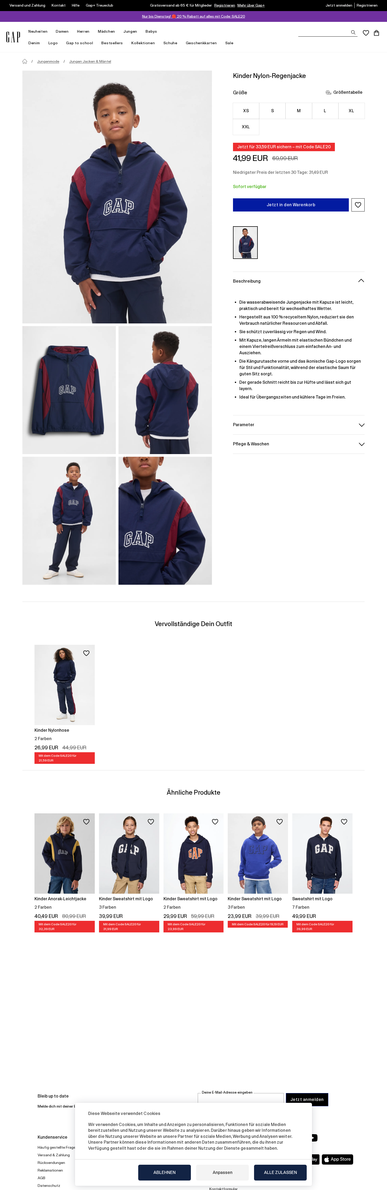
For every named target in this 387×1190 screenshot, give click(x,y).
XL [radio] (351, 110)
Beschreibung (247, 280)
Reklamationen (50, 1170)
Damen (62, 31)
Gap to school (79, 43)
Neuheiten (37, 31)
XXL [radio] (246, 126)
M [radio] (299, 110)
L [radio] (325, 110)
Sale (229, 43)
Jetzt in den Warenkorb (291, 204)
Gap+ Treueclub (99, 5)
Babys (151, 31)
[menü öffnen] (50, 31)
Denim (34, 43)
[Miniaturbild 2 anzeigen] (165, 390)
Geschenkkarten (201, 43)
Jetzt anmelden (339, 5)
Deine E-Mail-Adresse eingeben (227, 1092)
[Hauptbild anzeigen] (117, 197)
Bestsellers (112, 43)
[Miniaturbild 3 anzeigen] (69, 521)
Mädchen (106, 31)
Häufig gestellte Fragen (58, 1147)
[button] (358, 205)
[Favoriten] (366, 33)
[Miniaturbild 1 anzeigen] (69, 390)
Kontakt (59, 5)
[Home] (24, 61)
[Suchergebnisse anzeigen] (353, 32)
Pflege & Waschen (251, 443)
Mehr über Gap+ (251, 5)
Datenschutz (49, 1185)
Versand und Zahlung (27, 5)
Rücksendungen (51, 1163)
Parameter (243, 424)
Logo (53, 43)
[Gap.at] (13, 37)
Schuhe (170, 43)
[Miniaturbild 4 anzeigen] (165, 521)
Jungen (130, 31)
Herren (83, 31)
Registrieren (224, 5)
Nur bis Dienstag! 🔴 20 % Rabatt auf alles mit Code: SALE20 (193, 16)
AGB (41, 1178)
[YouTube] (312, 1138)
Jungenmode (48, 61)
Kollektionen (143, 43)
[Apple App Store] (337, 1159)
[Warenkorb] (376, 33)
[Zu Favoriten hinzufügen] (86, 653)
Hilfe (76, 5)
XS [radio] (246, 110)
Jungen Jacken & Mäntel (90, 61)
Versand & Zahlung (54, 1155)
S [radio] (272, 110)
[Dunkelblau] (245, 242)
